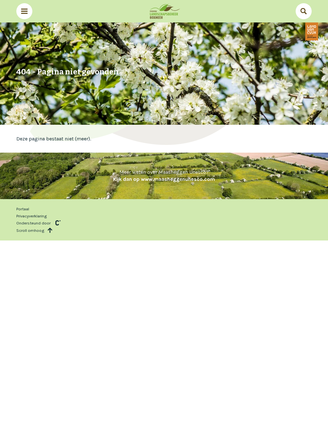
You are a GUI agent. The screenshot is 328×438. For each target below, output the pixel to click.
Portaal (22, 208)
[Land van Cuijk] (311, 31)
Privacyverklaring (31, 216)
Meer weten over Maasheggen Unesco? (164, 175)
